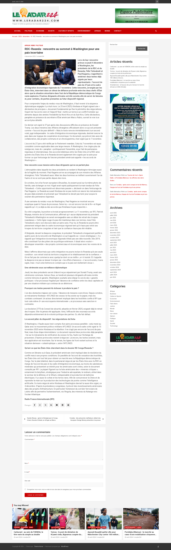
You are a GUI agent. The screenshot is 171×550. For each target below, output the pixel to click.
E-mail (27, 472)
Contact (117, 31)
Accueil (17, 31)
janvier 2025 (114, 260)
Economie (40, 31)
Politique (28, 31)
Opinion (112, 316)
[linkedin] (51, 405)
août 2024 (113, 272)
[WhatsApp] (40, 405)
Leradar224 (40, 56)
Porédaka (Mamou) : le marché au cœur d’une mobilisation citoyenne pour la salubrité (140, 534)
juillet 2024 (113, 275)
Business (113, 294)
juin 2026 (113, 218)
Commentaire (30, 439)
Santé (112, 321)
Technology (114, 326)
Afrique (97, 31)
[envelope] (57, 405)
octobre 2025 (114, 238)
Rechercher (113, 44)
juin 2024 (113, 277)
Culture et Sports (66, 31)
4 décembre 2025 (30, 56)
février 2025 (114, 257)
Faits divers (113, 304)
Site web (27, 481)
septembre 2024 (115, 270)
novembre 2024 (115, 265)
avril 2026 (113, 223)
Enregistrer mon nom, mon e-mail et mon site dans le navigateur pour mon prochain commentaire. (59, 489)
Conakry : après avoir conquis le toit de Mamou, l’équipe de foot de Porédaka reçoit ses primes (128, 194)
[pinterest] (62, 405)
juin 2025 (113, 247)
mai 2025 (113, 250)
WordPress (64, 546)
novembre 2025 (115, 235)
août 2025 (113, 242)
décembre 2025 (115, 233)
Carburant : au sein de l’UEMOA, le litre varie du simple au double (28, 533)
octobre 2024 (114, 267)
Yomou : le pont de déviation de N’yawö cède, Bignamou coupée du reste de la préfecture (66, 534)
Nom (27, 463)
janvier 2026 (114, 230)
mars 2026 (113, 225)
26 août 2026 (18, 537)
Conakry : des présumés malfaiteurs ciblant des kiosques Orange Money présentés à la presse (85, 419)
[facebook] (34, 405)
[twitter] (45, 405)
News (33, 45)
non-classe (113, 313)
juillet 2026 (113, 215)
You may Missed (21, 505)
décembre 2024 (115, 262)
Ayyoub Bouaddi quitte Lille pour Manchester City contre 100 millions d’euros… (103, 534)
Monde (107, 31)
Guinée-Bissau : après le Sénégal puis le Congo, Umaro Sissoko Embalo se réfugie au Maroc (42, 419)
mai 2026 (113, 220)
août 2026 (113, 213)
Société (51, 31)
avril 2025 (113, 252)
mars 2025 (113, 255)
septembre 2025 (115, 240)
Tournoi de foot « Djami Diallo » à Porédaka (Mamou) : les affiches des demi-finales (127, 177)
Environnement (84, 31)
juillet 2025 (113, 245)
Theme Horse (38, 546)
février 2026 (114, 228)
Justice (112, 306)
